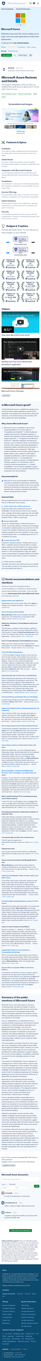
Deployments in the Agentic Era (13, 600)
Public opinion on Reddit (12, 561)
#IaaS (35, 94)
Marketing (28, 1336)
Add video (6, 395)
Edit (4, 47)
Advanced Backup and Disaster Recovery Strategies (20, 697)
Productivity (20, 1336)
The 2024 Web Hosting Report (12, 652)
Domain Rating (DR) (10, 521)
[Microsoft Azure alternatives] (20, 18)
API (3, 1296)
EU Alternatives (26, 1326)
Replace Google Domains (29, 1323)
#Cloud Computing (24, 94)
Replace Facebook (27, 1308)
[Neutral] (20, 242)
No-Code (8, 1333)
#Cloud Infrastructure (9, 94)
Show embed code (20, 244)
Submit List (6, 1320)
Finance (33, 1341)
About (34, 1294)
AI (3, 1333)
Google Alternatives (27, 1311)
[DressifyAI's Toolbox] (2, 1193)
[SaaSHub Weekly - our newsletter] (30, 3)
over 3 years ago (24, 792)
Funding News (7, 1317)
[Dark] (33, 242)
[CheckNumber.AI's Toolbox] (2, 1202)
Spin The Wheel (20, 1355)
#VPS (3, 97)
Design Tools (30, 1333)
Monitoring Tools (23, 1341)
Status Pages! (7, 1314)
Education (5, 1344)
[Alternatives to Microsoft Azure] (15, 55)
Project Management (9, 1341)
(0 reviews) (21, 47)
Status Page (23, 55)
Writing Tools (29, 1339)
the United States (21, 43)
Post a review (31, 47)
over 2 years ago (27, 636)
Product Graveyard (27, 1317)
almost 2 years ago (18, 619)
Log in (4, 1184)
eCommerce (16, 1339)
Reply (16, 1193)
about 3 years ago (13, 766)
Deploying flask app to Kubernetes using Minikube (19, 675)
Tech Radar (25, 1305)
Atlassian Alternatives (28, 1314)
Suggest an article (9, 1165)
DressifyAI (8, 1193)
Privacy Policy (15, 1349)
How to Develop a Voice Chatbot (13, 612)
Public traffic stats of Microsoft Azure (17, 506)
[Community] (34, 3)
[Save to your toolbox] (20, 25)
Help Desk (10, 1336)
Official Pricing (13, 51)
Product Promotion (8, 1294)
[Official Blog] (31, 55)
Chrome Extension (8, 1311)
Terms (25, 1349)
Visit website (6, 55)
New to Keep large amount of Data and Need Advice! (20, 726)
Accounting (6, 1339)
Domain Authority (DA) (12, 540)
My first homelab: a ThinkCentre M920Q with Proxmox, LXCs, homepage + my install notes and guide (19, 773)
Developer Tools (18, 1333)
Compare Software (8, 1308)
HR (22, 1339)
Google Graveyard (27, 1320)
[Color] (7, 242)
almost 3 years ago (28, 721)
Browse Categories (8, 1305)
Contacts (20, 1294)
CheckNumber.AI (11, 1203)
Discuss (27, 1294)
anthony (8, 1212)
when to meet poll (17, 1357)
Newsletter (6, 1323)
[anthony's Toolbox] (2, 1212)
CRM (4, 1336)
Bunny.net (18, 1353)
